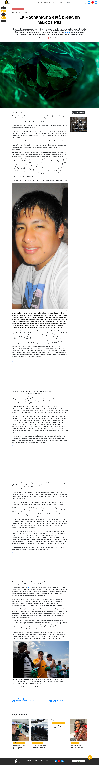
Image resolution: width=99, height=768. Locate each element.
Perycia (67, 32)
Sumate (55, 2)
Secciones (60, 2)
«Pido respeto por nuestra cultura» (38, 699)
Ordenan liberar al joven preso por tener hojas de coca (19, 700)
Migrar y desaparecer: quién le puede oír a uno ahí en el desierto (56, 700)
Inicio (38, 2)
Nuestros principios (46, 2)
